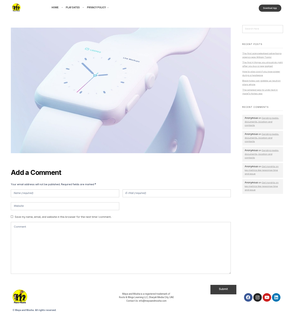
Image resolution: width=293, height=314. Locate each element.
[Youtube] (267, 297)
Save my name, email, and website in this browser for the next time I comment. (63, 217)
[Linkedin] (276, 297)
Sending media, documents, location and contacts (262, 122)
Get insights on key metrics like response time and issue (262, 170)
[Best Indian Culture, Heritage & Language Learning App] (16, 7)
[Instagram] (257, 297)
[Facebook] (248, 297)
